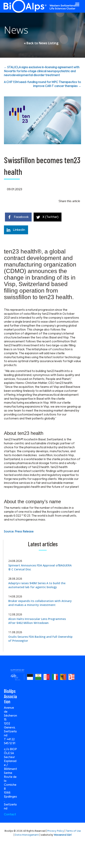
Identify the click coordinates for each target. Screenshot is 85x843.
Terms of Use (73, 831)
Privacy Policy (55, 831)
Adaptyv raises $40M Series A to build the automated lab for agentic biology (36, 585)
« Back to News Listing (41, 43)
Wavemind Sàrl (63, 835)
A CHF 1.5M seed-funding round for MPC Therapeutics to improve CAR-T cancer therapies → (42, 84)
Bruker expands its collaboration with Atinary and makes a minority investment (40, 603)
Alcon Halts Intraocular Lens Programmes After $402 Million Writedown (37, 621)
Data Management (27, 835)
